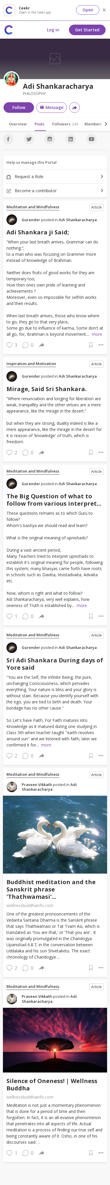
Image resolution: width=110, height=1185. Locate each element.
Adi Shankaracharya (78, 219)
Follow (18, 107)
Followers (65, 124)
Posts (39, 124)
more (97, 334)
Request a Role (28, 176)
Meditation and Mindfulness (32, 206)
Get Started (87, 30)
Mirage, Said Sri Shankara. (46, 389)
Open (87, 10)
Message (53, 107)
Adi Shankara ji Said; (37, 232)
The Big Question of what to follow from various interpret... (53, 499)
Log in (53, 30)
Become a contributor (35, 190)
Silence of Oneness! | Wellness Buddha (51, 1084)
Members (95, 124)
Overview (18, 124)
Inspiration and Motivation (31, 363)
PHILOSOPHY (34, 93)
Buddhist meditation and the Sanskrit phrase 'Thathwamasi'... (51, 889)
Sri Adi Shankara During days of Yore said (54, 663)
